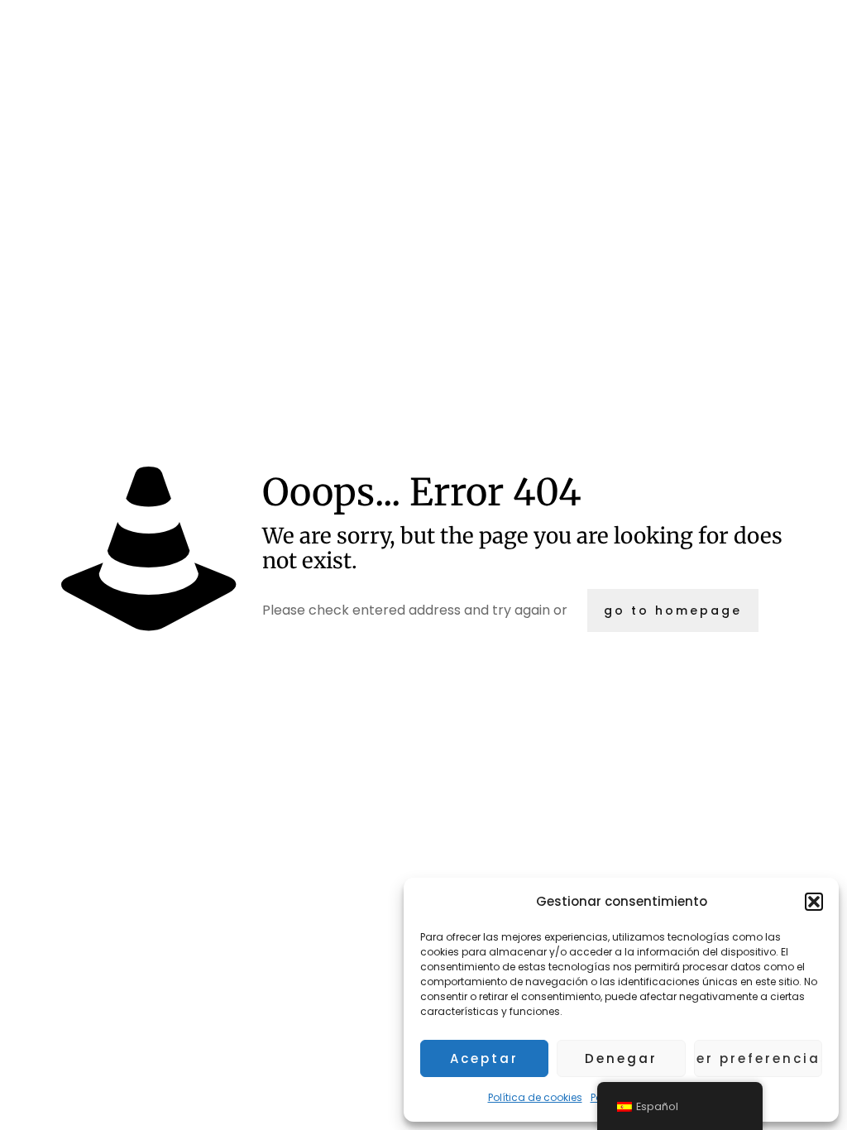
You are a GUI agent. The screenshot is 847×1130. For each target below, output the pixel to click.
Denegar (621, 1058)
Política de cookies (535, 1097)
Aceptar (484, 1058)
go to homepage (673, 610)
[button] (814, 901)
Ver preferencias (758, 1058)
